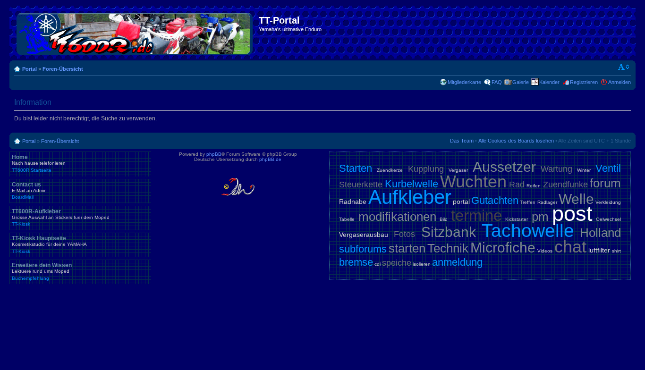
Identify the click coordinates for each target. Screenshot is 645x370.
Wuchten (473, 181)
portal (461, 201)
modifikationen (397, 217)
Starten (355, 168)
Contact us (29, 190)
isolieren (422, 264)
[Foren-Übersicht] (135, 32)
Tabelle (347, 219)
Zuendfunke (565, 184)
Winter (584, 170)
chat (570, 246)
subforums (363, 249)
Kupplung (426, 169)
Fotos (404, 234)
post (572, 214)
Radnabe (352, 201)
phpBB (213, 154)
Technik (447, 248)
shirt (616, 250)
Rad (517, 184)
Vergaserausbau (363, 234)
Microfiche (502, 247)
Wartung (556, 169)
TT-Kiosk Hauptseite (49, 244)
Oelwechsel (608, 219)
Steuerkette (360, 184)
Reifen (533, 185)
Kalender (549, 82)
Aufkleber (409, 197)
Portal (29, 69)
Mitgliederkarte (464, 82)
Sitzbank (448, 232)
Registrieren (584, 82)
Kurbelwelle (411, 184)
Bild (444, 219)
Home (39, 163)
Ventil (608, 168)
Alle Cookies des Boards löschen (516, 140)
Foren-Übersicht (62, 69)
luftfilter (599, 250)
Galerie (520, 82)
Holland (600, 233)
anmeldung (457, 262)
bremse (356, 262)
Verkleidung (608, 202)
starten (407, 248)
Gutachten (494, 200)
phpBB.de (270, 159)
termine (476, 215)
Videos (544, 250)
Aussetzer (504, 167)
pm (540, 217)
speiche (396, 263)
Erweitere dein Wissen (42, 271)
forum (605, 183)
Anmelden (619, 82)
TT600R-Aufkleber (61, 217)
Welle (576, 199)
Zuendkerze (390, 170)
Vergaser (458, 170)
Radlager (547, 202)
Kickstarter (516, 219)
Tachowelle (528, 230)
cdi (377, 264)
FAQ (497, 82)
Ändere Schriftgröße (624, 67)
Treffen (527, 202)
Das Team (462, 140)
